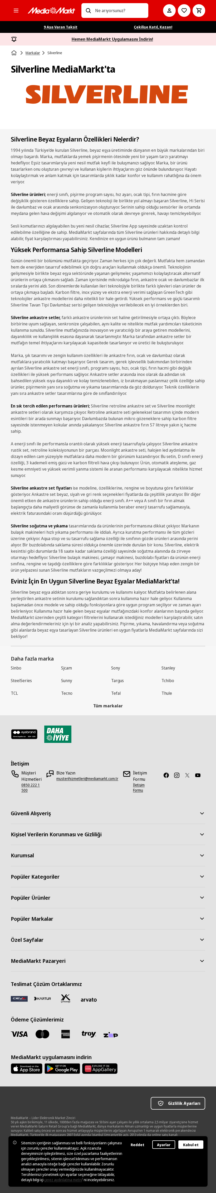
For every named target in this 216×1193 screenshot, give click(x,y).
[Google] (62, 1068)
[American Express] (65, 1034)
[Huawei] (99, 1068)
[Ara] (88, 10)
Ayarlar (163, 1144)
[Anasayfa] (14, 53)
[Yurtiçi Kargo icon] (65, 998)
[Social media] (168, 775)
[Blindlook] (24, 734)
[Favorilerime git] (184, 10)
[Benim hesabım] (169, 10)
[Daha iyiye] (57, 734)
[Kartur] (42, 998)
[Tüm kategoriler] (16, 10)
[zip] (112, 1035)
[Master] (42, 1034)
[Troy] (88, 1034)
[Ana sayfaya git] (51, 10)
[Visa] (19, 1034)
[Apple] (26, 1068)
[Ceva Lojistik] (19, 998)
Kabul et (191, 1144)
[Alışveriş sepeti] (199, 10)
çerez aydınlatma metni (63, 1179)
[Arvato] (88, 999)
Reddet (137, 1144)
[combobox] (119, 10)
